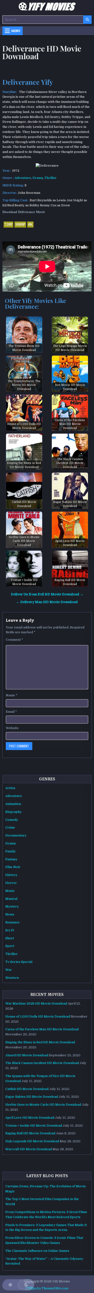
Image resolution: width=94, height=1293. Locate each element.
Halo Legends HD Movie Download (32, 1141)
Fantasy (11, 859)
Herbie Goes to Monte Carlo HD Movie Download (43, 1104)
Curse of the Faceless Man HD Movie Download (42, 1029)
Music (10, 891)
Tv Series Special (18, 962)
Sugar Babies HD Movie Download (31, 1096)
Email (11, 711)
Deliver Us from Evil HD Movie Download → (47, 594)
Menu (15, 31)
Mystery (12, 906)
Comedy (11, 820)
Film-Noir (12, 867)
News (9, 914)
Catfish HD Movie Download (26, 1089)
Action (10, 788)
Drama (38, 178)
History (11, 875)
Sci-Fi (9, 930)
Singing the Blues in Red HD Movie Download (40, 1042)
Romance (12, 922)
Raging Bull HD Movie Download (30, 1133)
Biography (13, 812)
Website (12, 728)
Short (9, 938)
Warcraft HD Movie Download (28, 1149)
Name (11, 695)
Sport (9, 946)
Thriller (50, 178)
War (8, 970)
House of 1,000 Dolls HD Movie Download (37, 1016)
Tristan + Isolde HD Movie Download (33, 1125)
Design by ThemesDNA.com (47, 1288)
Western (12, 978)
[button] (18, 1285)
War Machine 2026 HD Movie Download (36, 1003)
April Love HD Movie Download (29, 1117)
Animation (13, 804)
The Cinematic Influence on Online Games (37, 1251)
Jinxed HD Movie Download (26, 1055)
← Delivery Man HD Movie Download (47, 602)
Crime (10, 827)
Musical (11, 899)
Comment (14, 639)
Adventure (22, 178)
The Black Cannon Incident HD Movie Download (42, 1063)
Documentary (16, 835)
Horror (11, 883)
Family (10, 851)
